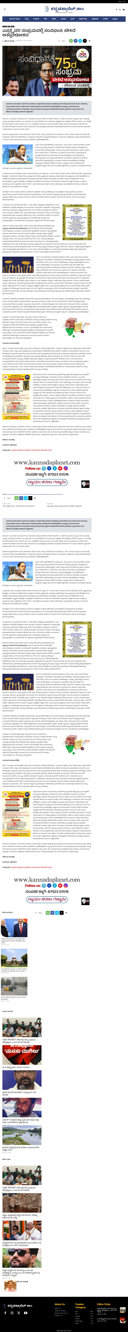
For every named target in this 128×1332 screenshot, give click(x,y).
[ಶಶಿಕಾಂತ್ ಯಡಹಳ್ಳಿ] (10, 1286)
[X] (120, 10)
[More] (89, 41)
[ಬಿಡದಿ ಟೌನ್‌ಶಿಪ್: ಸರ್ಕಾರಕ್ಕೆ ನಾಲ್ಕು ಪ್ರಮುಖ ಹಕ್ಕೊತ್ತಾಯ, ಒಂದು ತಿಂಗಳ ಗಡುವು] (22, 1027)
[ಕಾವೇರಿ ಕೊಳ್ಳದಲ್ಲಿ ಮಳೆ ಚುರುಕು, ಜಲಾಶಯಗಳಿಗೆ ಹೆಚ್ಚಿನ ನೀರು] (22, 1135)
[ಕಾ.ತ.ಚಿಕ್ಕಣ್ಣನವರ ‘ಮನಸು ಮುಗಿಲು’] (22, 1055)
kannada (31, 494)
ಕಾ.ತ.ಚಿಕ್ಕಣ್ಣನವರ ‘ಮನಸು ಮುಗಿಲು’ (16, 1067)
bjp (6, 494)
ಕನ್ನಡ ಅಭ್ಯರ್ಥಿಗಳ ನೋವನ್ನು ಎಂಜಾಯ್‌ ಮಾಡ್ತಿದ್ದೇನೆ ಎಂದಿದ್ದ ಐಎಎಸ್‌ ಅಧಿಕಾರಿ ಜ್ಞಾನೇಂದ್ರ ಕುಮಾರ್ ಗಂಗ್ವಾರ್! (21, 1272)
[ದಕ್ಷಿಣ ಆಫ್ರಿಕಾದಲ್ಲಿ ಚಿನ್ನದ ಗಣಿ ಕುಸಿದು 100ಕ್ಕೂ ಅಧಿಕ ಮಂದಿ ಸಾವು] (22, 1203)
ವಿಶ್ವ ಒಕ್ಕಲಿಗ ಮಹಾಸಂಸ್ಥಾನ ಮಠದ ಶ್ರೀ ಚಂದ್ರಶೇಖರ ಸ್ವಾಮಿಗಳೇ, (64, 506)
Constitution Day (15, 494)
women (61, 494)
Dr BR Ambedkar (24, 494)
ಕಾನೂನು (4, 26)
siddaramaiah (55, 494)
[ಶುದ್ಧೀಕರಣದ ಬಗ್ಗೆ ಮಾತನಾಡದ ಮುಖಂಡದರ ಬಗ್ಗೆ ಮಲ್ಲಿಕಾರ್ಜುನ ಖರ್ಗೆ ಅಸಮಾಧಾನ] (22, 1230)
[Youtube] (123, 10)
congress (9, 494)
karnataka (36, 494)
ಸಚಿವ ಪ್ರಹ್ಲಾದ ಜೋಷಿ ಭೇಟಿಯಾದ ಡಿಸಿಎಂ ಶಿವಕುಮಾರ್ (18, 506)
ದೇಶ (9, 26)
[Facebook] (116, 10)
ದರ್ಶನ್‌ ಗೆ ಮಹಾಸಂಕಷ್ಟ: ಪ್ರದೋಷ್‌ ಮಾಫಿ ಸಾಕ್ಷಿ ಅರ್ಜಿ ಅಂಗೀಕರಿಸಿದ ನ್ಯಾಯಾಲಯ (20, 1121)
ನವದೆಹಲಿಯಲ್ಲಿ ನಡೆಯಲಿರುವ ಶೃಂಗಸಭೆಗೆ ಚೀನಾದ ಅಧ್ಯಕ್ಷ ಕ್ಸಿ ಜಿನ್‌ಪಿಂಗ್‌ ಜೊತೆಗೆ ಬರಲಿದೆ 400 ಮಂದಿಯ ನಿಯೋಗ (13, 941)
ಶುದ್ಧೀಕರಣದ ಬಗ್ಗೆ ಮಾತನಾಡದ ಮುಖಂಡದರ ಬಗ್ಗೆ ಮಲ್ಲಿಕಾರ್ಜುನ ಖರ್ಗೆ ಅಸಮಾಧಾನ (21, 1244)
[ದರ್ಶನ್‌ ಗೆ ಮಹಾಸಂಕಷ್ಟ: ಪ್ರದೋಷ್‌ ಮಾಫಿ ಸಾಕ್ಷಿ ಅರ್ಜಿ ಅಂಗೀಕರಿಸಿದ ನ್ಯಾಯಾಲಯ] (22, 1107)
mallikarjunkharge (43, 494)
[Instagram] (12, 1314)
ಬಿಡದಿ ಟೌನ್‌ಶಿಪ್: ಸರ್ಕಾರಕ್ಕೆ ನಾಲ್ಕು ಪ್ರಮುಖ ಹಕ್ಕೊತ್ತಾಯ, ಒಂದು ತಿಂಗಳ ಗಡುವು (19, 1040)
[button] (22, 9)
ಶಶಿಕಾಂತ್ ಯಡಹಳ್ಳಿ (9, 41)
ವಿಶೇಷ (12, 26)
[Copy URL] (85, 41)
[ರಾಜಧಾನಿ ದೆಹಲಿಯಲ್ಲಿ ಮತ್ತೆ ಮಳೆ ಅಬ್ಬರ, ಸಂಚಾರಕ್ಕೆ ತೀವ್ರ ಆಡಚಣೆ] (14, 986)
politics (50, 494)
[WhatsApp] (71, 41)
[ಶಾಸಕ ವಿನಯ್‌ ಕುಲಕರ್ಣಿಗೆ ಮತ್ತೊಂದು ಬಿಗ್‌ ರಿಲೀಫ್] (22, 1080)
